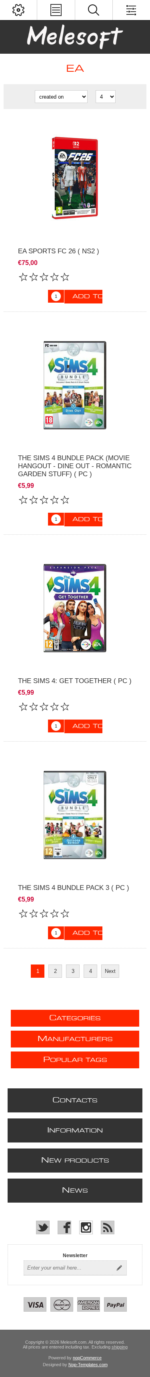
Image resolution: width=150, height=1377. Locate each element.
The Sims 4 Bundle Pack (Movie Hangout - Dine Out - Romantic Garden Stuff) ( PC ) (75, 466)
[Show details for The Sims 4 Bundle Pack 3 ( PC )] (75, 815)
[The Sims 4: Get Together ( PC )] (75, 608)
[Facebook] (64, 1227)
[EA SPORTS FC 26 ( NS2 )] (75, 178)
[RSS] (107, 1227)
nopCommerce (87, 1357)
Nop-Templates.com (88, 1364)
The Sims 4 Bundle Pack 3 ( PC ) (73, 888)
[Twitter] (42, 1227)
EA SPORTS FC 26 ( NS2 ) (58, 251)
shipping (120, 1347)
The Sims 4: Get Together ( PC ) (75, 681)
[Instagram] (86, 1227)
